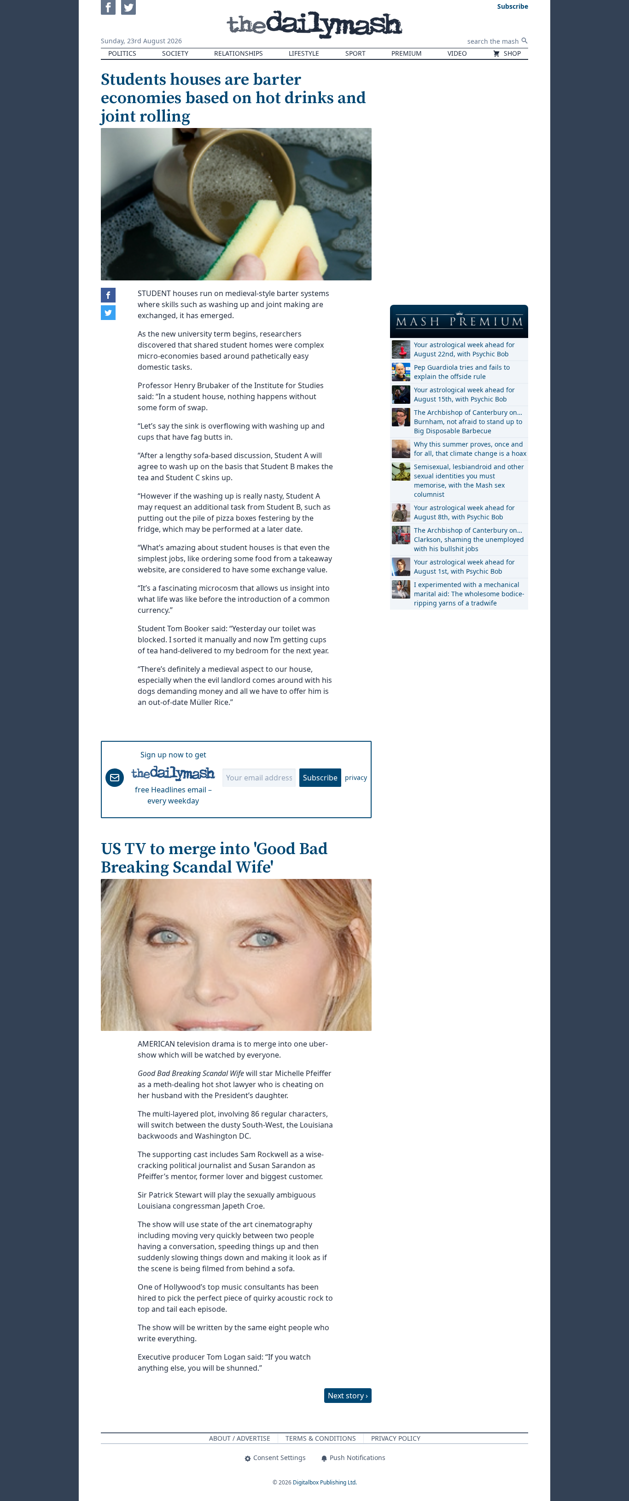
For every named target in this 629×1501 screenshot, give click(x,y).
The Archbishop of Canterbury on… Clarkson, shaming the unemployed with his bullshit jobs (469, 539)
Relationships (238, 53)
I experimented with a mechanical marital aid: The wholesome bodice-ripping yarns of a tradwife (469, 593)
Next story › (348, 1395)
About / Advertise (239, 1438)
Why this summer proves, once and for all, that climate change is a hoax (470, 449)
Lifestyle (304, 53)
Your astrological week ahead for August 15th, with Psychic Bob (464, 394)
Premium (406, 53)
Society (175, 53)
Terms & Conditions (320, 1438)
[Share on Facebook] (108, 295)
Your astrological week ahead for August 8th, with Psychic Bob (464, 512)
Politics (122, 53)
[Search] (524, 40)
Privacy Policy (395, 1438)
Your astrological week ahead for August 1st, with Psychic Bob (464, 567)
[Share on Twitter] (108, 312)
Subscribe (320, 778)
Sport (355, 53)
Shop (511, 53)
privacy (356, 777)
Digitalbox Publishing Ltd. (325, 1482)
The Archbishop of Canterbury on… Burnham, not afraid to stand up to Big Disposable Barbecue (468, 421)
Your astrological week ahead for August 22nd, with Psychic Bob (464, 349)
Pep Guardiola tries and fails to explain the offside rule (462, 372)
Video (457, 53)
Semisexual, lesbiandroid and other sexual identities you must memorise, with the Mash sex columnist (469, 480)
